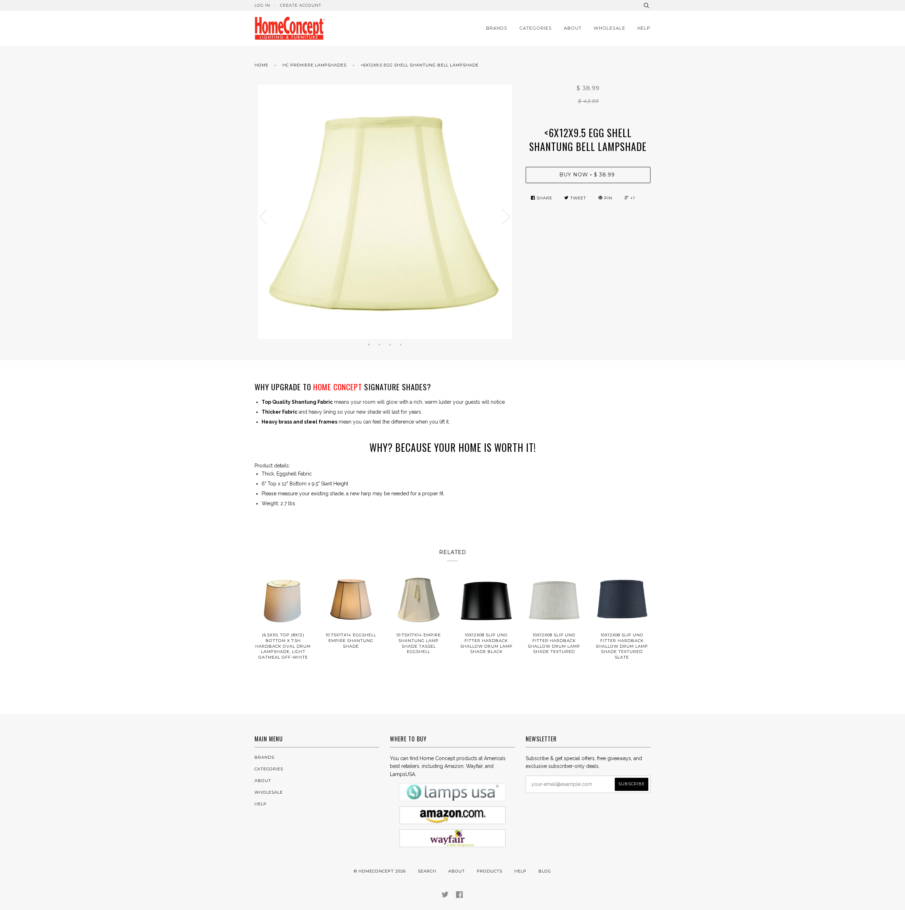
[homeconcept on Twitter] (445, 895)
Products (489, 871)
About (573, 28)
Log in (262, 5)
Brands (496, 28)
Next (506, 217)
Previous (263, 217)
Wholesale (609, 28)
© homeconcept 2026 (380, 871)
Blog (544, 871)
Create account (300, 5)
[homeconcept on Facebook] (459, 895)
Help (643, 28)
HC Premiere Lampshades (314, 65)
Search (427, 871)
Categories (535, 28)
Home (261, 65)
